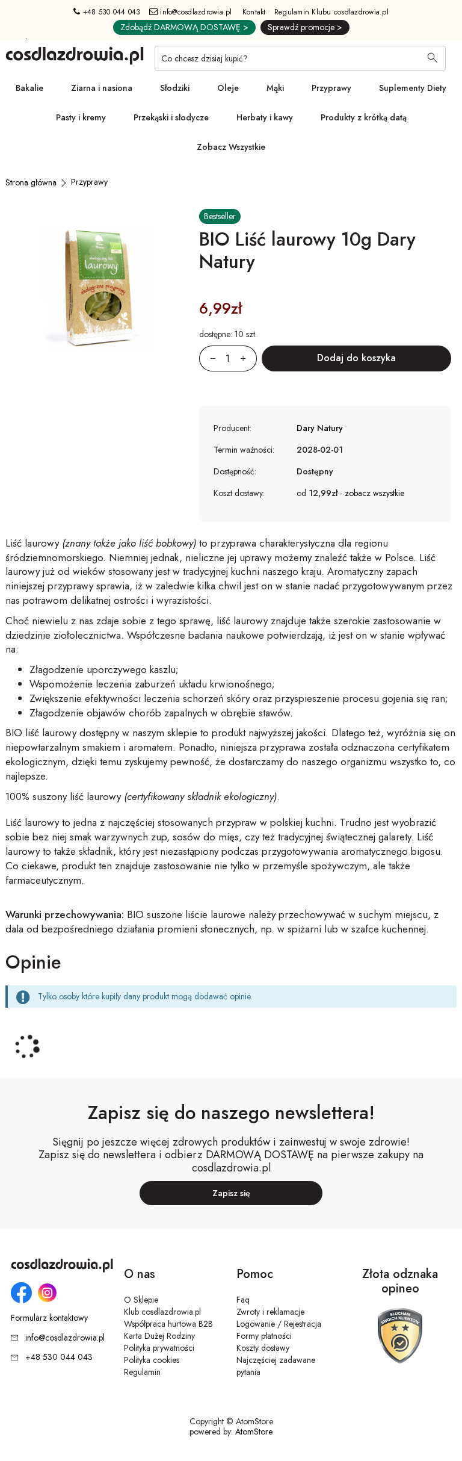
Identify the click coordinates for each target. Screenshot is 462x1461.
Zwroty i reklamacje (270, 1312)
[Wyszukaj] (432, 59)
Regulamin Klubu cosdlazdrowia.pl (331, 12)
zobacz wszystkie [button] (374, 493)
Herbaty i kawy (264, 117)
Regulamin (142, 1372)
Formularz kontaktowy (49, 1318)
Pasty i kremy (81, 117)
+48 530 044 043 (110, 12)
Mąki (275, 88)
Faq (243, 1300)
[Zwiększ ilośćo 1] (248, 358)
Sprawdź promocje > (305, 27)
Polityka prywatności (159, 1348)
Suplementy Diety (412, 88)
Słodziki (174, 88)
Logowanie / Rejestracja (278, 1324)
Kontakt (254, 12)
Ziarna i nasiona (101, 88)
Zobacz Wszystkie (231, 147)
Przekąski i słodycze (171, 117)
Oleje (228, 88)
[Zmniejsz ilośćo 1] (207, 358)
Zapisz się (231, 1193)
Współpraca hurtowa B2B (168, 1324)
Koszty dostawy (262, 1348)
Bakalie (29, 88)
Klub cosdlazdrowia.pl (162, 1312)
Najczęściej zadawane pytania (275, 1366)
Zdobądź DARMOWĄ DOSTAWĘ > (184, 27)
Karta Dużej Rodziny (159, 1336)
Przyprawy (331, 88)
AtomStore (254, 1431)
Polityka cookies (151, 1360)
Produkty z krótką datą (364, 117)
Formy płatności (264, 1336)
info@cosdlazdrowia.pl (195, 12)
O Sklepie (141, 1300)
